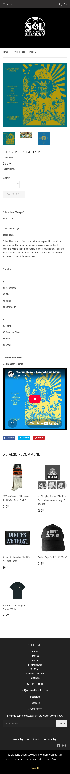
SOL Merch (35, 669)
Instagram (35, 696)
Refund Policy (17, 739)
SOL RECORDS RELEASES (35, 673)
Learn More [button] (51, 759)
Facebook (35, 703)
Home (5, 52)
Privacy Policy (50, 739)
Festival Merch (35, 664)
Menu (9, 4)
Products (35, 656)
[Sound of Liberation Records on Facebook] (58, 746)
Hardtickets (35, 678)
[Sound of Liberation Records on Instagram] (64, 746)
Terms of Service (33, 739)
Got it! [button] (35, 768)
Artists (35, 660)
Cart (65, 4)
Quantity (6, 178)
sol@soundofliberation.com (35, 690)
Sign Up (61, 723)
